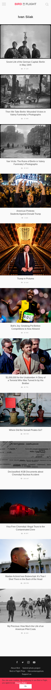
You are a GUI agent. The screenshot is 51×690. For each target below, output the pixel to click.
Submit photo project (31, 668)
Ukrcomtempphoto (36, 671)
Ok (25, 686)
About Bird (15, 668)
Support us (26, 674)
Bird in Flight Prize (17, 671)
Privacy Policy (21, 683)
